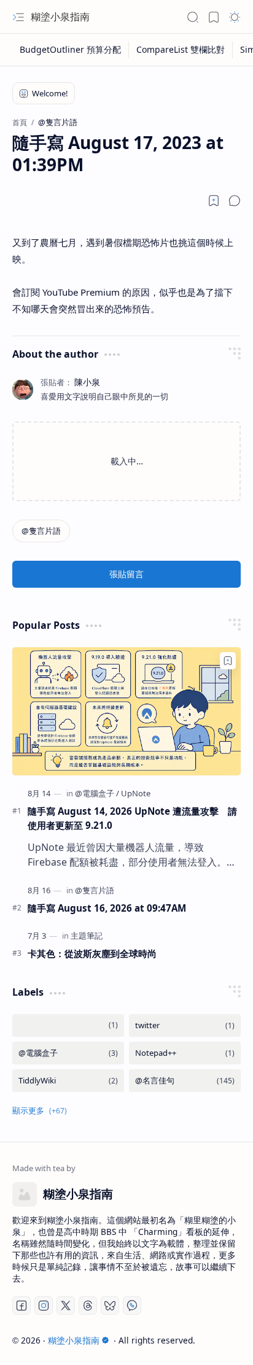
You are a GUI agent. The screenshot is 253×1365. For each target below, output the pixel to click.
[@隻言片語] (41, 531)
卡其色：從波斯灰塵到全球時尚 (92, 953)
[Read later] (213, 200)
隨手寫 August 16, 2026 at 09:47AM (107, 908)
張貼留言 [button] (126, 574)
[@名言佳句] (185, 1080)
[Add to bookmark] (228, 660)
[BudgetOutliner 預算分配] (70, 49)
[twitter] (185, 1025)
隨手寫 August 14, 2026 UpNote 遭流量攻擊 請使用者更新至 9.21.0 (132, 818)
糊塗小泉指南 (60, 16)
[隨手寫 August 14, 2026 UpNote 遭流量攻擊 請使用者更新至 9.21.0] (126, 711)
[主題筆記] (87, 935)
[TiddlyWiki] (68, 1080)
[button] (18, 17)
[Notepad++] (185, 1053)
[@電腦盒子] (97, 793)
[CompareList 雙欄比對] (181, 49)
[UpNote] (135, 793)
